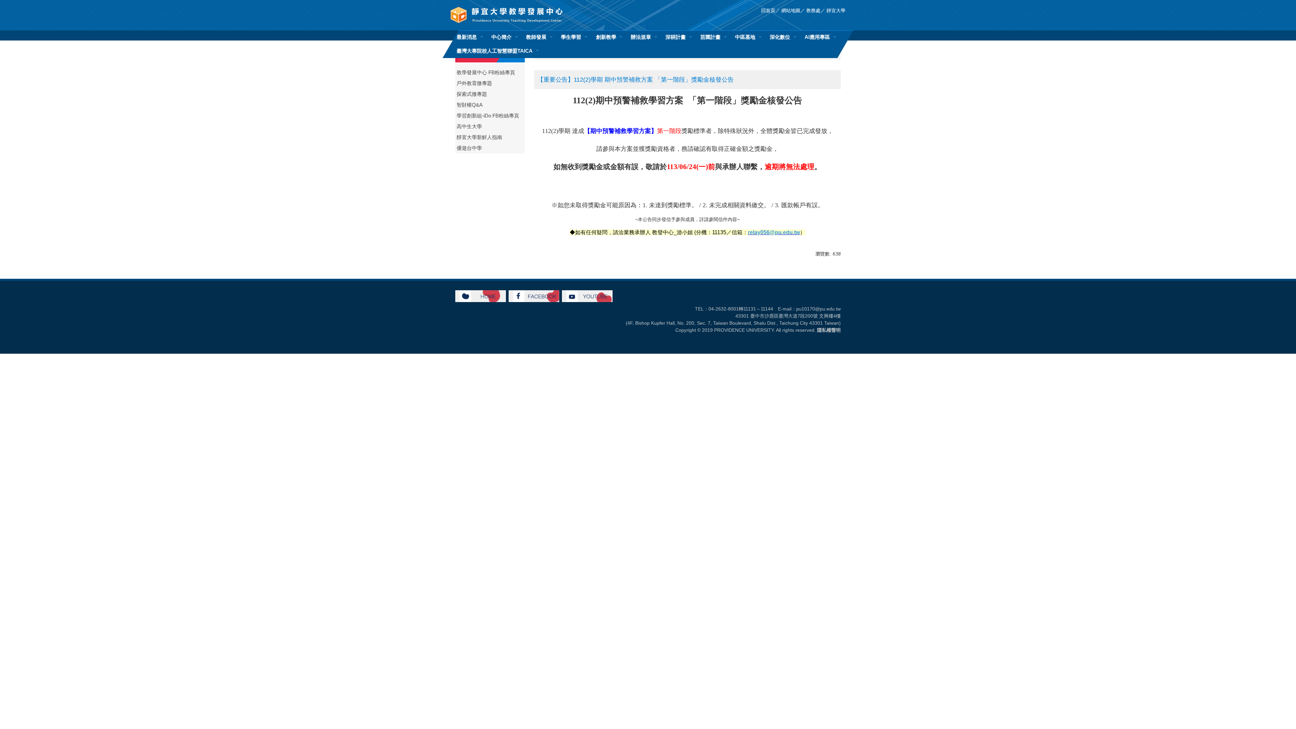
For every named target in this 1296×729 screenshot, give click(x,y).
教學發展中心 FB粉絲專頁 (486, 72)
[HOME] (480, 295)
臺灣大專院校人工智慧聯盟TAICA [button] (495, 51)
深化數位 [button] (780, 37)
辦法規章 (641, 37)
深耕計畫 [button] (676, 37)
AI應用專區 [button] (817, 37)
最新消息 (467, 37)
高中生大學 (469, 126)
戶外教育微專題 (474, 83)
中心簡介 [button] (501, 37)
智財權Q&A (470, 105)
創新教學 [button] (606, 37)
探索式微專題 (472, 94)
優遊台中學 (469, 148)
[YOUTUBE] (587, 295)
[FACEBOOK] (534, 295)
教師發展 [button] (536, 37)
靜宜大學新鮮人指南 (479, 137)
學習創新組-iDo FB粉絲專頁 (488, 115)
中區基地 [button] (745, 37)
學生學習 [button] (571, 37)
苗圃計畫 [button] (710, 37)
